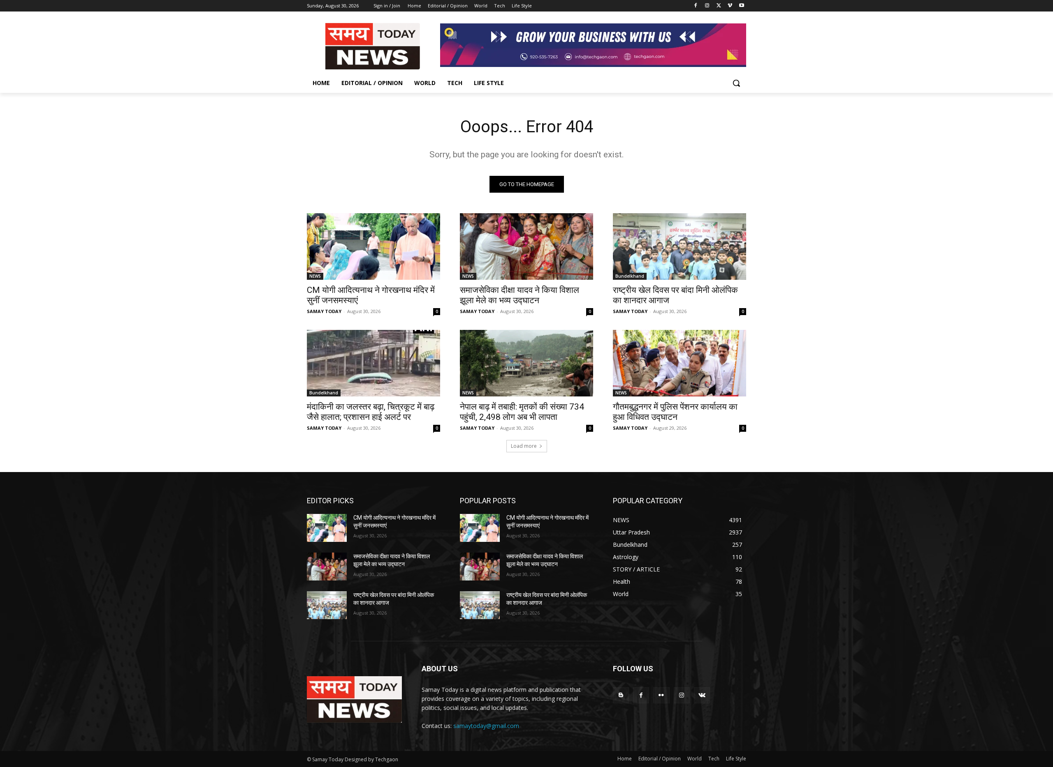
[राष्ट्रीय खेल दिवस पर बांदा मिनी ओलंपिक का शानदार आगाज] (679, 246)
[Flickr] (661, 695)
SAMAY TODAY (324, 311)
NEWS (315, 276)
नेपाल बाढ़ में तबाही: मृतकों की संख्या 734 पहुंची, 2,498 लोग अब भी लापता (522, 412)
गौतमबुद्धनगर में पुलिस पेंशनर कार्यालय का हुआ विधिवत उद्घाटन (675, 412)
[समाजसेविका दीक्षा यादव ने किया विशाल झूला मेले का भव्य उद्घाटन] (526, 246)
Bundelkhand (629, 276)
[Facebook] (695, 6)
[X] (719, 6)
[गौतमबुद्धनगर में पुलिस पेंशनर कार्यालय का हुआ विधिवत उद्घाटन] (679, 363)
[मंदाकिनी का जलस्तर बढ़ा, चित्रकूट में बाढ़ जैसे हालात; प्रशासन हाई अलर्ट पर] (373, 363)
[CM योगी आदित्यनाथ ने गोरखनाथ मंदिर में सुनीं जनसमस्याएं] (373, 246)
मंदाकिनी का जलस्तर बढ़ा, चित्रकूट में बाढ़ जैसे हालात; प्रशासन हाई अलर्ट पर (370, 412)
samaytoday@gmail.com (486, 726)
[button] (736, 83)
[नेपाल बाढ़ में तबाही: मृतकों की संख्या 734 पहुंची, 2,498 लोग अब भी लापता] (526, 363)
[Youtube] (741, 6)
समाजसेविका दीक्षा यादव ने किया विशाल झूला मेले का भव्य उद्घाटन (519, 295)
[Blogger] (621, 695)
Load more (524, 445)
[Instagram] (707, 6)
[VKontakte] (702, 695)
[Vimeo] (730, 6)
